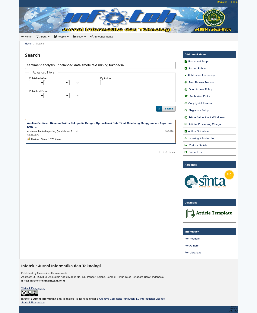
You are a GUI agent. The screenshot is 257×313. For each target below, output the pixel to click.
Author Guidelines (198, 131)
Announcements (103, 36)
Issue (80, 36)
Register (222, 1)
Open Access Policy (200, 89)
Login (234, 1)
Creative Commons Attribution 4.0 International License (132, 298)
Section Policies (197, 68)
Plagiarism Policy (199, 110)
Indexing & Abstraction (202, 138)
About (43, 36)
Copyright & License (200, 103)
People (62, 36)
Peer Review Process (201, 82)
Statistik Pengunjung (33, 288)
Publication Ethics (199, 96)
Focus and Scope (198, 61)
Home (28, 36)
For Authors (191, 245)
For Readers (192, 238)
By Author (106, 78)
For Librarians (193, 252)
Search (169, 108)
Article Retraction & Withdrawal (207, 117)
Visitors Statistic (198, 145)
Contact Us (195, 152)
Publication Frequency (201, 75)
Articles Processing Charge (204, 124)
